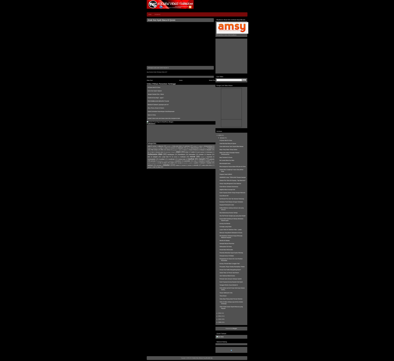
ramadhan (178, 161)
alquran (160, 146)
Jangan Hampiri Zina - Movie (156, 94)
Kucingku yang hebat (225, 226)
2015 (220, 135)
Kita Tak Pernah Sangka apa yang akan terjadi (232, 216)
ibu (148, 152)
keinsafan (192, 154)
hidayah (202, 150)
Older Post (150, 80)
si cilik (159, 163)
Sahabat (201, 161)
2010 (220, 319)
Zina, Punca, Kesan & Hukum (156, 108)
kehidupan (170, 154)
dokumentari (195, 148)
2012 (220, 313)
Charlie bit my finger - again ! (156, 97)
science (154, 163)
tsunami (184, 165)
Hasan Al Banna (193, 150)
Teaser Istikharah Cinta (226, 293)
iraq (173, 152)
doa (187, 148)
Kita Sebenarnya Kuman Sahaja (229, 212)
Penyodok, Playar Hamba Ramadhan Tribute (232, 266)
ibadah (209, 150)
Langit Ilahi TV (166, 157)
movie (192, 157)
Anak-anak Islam (177, 146)
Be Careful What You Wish (227, 160)
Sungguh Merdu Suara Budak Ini (229, 285)
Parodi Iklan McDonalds (226, 249)
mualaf (202, 156)
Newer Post (212, 80)
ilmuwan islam (159, 152)
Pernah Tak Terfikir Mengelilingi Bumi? (230, 269)
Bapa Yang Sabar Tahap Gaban (228, 149)
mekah (175, 156)
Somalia (179, 163)
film (162, 150)
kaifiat (193, 152)
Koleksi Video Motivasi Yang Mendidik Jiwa (202, 358)
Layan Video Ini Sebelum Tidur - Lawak (231, 229)
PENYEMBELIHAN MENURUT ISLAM (158, 101)
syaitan (196, 163)
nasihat (191, 159)
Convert (173, 148)
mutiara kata (181, 159)
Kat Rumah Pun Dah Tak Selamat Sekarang (232, 199)
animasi (187, 146)
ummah (195, 165)
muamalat (209, 157)
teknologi (159, 165)
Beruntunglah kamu (225, 163)
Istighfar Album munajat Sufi (227, 189)
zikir (154, 167)
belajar (149, 148)
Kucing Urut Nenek (225, 223)
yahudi (149, 167)
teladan (166, 165)
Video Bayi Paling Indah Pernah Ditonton (231, 299)
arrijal (200, 146)
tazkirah (150, 165)
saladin (208, 161)
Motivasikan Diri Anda (226, 246)
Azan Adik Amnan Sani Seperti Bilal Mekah (231, 146)
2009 (220, 322)
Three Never (223, 296)
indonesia (167, 152)
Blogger (235, 328)
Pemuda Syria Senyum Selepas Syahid (231, 279)
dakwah (180, 148)
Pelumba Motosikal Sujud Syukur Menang (231, 252)
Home (149, 14)
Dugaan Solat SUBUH (226, 174)
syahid (190, 163)
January (222, 138)
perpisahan (160, 161)
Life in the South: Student (155, 91)
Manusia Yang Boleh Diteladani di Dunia (231, 232)
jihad (186, 152)
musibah (162, 159)
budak (161, 148)
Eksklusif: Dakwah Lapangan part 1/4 (158, 104)
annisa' (195, 146)
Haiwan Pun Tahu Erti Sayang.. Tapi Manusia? (232, 180)
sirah (165, 163)
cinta (166, 148)
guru (180, 149)
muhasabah (151, 159)
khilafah (201, 154)
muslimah (171, 159)
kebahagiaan (209, 152)
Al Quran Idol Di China (154, 87)
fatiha (204, 148)
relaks (195, 161)
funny (168, 150)
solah (172, 163)
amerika (168, 146)
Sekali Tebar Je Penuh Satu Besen (229, 272)
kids (149, 157)
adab (149, 146)
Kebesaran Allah (155, 154)
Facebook (157, 14)
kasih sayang (200, 152)
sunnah (185, 163)
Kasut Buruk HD (224, 195)
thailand (177, 165)
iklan (153, 152)
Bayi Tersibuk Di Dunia (226, 157)
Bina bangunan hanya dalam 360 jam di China (233, 166)
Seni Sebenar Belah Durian (227, 276)
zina (158, 167)
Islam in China (152, 115)
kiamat (209, 154)
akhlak (154, 146)
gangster (175, 149)
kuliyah (155, 157)
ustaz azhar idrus (207, 165)
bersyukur (155, 148)
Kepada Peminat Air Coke (227, 205)
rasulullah (187, 161)
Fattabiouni (210, 148)
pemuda (153, 161)
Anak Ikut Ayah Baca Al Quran (161, 20)
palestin (211, 159)
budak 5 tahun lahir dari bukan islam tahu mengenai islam (164, 118)
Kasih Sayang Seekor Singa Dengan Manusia (232, 192)
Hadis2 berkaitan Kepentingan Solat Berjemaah (161, 111)
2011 (220, 316)
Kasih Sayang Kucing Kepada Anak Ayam (231, 282)
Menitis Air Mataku (225, 240)
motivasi (183, 157)
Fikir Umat (154, 150)
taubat (209, 163)
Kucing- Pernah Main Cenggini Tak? (230, 263)
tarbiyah (202, 163)
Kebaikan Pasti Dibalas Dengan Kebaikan (231, 202)
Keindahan (181, 154)
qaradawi (171, 161)
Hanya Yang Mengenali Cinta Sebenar (230, 183)
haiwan (185, 149)
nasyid (202, 159)
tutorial (189, 165)
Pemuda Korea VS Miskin (227, 256)
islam (178, 152)
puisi (166, 161)
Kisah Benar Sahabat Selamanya (229, 186)
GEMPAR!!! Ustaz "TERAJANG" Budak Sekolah (233, 177)
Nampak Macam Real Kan (227, 243)
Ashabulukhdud (208, 146)
